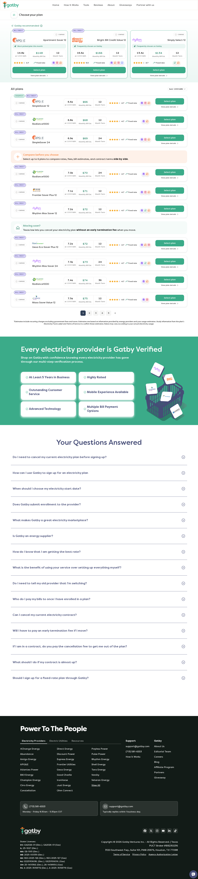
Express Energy (65, 759)
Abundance (26, 754)
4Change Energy (30, 748)
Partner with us (145, 5)
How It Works (71, 5)
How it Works (133, 756)
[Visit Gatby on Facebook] (145, 830)
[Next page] (115, 313)
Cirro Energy (27, 785)
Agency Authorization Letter (163, 854)
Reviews (98, 5)
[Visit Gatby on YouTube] (163, 830)
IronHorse (62, 780)
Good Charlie (64, 774)
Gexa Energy (64, 769)
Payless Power (99, 748)
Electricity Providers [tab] (33, 740)
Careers (158, 756)
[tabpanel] (70, 769)
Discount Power (66, 754)
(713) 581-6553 (134, 751)
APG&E (24, 764)
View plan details (44, 76)
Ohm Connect (65, 790)
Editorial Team (162, 751)
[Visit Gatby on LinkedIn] (169, 830)
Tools (86, 5)
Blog (156, 762)
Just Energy (64, 785)
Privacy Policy (139, 854)
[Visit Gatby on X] (151, 830)
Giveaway (160, 777)
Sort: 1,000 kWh (176, 89)
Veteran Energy (100, 780)
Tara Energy (98, 769)
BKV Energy (26, 774)
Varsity (95, 774)
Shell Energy (98, 764)
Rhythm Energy (100, 759)
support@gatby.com (137, 746)
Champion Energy (30, 780)
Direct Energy (65, 748)
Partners (159, 772)
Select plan (47, 71)
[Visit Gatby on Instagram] (157, 830)
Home (55, 5)
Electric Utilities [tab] (58, 740)
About (111, 5)
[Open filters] (14, 15)
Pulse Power (98, 754)
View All (95, 785)
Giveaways (125, 5)
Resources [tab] (78, 740)
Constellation (28, 790)
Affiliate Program (164, 767)
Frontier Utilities (66, 764)
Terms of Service (121, 854)
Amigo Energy (28, 759)
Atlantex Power (29, 769)
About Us (159, 746)
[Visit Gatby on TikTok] (175, 830)
